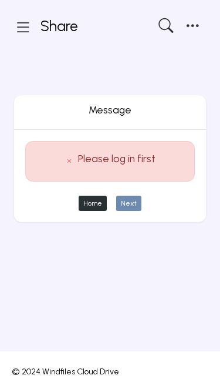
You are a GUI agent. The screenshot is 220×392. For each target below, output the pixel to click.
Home (92, 203)
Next (129, 203)
